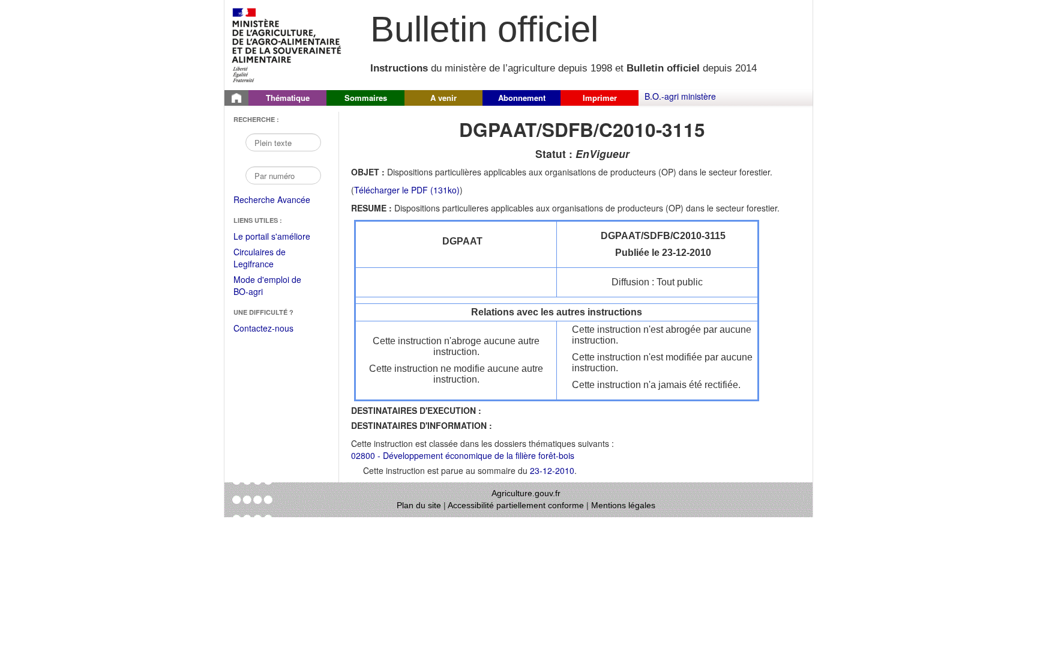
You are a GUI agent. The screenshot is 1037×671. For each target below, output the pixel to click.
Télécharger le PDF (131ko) (407, 190)
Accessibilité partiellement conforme (516, 505)
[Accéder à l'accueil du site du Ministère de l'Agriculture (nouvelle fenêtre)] (287, 44)
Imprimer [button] (600, 97)
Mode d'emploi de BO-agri (267, 286)
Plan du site (419, 505)
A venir (443, 97)
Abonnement (522, 97)
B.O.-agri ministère (680, 96)
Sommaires (365, 97)
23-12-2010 (552, 470)
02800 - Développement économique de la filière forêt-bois (462, 455)
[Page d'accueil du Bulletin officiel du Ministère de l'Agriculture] (236, 98)
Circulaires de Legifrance (269, 259)
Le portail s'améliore (279, 236)
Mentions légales (623, 505)
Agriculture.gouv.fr (526, 493)
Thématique (288, 97)
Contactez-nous (263, 328)
